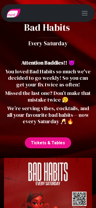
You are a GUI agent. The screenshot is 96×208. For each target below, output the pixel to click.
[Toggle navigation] (85, 13)
